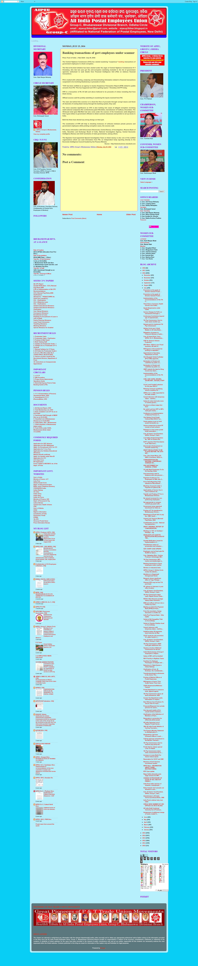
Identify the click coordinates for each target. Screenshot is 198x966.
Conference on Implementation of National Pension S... (153, 414)
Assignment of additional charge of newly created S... (153, 813)
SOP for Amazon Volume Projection (151, 341)
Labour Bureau (38, 503)
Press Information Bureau (42, 523)
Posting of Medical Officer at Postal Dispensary (152, 678)
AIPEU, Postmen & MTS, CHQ (45, 532)
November (147, 278)
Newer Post (67, 214)
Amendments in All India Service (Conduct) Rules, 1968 (153, 796)
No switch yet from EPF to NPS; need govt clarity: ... (153, 409)
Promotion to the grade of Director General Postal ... (152, 290)
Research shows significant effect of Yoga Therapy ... (152, 579)
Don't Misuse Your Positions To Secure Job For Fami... (153, 702)
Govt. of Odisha (39, 508)
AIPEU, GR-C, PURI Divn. (44, 819)
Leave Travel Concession (41, 322)
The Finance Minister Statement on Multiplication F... (153, 731)
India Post (37, 481)
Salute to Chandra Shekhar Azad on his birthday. (153, 624)
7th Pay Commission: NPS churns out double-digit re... (153, 560)
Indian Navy (37, 495)
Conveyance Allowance (41, 313)
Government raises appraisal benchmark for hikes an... (152, 507)
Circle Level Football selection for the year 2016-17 (153, 385)
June (145, 817)
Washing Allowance (40, 326)
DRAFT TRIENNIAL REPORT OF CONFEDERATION (153, 527)
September (147, 283)
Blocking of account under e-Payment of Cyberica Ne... (152, 486)
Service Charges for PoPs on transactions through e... (152, 312)
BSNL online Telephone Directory (44, 486)
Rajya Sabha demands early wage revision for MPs (152, 774)
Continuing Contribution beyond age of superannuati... (153, 316)
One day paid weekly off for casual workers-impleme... (152, 711)
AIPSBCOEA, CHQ (41, 730)
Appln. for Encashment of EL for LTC (45, 447)
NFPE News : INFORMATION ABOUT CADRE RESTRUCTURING (152, 767)
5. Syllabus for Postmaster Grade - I (45, 344)
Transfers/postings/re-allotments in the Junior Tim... (153, 674)
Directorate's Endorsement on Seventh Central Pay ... (152, 446)
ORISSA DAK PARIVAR (43, 743)
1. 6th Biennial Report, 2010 (42, 408)
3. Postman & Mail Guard (42, 340)
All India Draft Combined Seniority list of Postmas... (152, 809)
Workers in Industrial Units (152, 567)
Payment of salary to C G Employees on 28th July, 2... (153, 478)
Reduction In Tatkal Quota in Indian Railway (152, 666)
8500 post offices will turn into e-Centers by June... (153, 603)
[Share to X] (123, 147)
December (147, 275)
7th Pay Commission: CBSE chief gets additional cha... (152, 644)
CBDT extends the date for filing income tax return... (153, 370)
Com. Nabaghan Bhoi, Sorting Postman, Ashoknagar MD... (153, 556)
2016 (144, 273)
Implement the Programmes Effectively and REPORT (48, 617)
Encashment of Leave (40, 315)
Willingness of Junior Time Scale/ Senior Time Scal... (152, 682)
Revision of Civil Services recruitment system (151, 762)
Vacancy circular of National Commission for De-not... (152, 648)
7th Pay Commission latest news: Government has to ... (153, 751)
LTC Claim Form (39, 460)
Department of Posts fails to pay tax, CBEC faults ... (153, 515)
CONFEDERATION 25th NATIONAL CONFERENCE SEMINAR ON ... (152, 461)
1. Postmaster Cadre (40, 336)
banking (121, 62)
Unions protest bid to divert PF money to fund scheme (153, 426)
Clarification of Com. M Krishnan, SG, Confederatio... (153, 670)
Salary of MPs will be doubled (153, 656)
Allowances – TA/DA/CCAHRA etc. (44, 296)
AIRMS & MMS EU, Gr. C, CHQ (45, 602)
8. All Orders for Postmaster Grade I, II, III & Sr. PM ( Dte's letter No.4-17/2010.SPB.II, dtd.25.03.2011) (45, 352)
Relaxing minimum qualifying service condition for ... (152, 389)
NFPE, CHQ (39, 592)
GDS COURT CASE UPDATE (152, 549)
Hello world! (39, 657)
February (147, 827)
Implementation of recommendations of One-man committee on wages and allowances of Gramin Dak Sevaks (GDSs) (46, 770)
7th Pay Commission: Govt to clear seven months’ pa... (152, 321)
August (146, 285)
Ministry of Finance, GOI (41, 499)
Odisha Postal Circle (40, 483)
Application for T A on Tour (42, 449)
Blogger (102, 948)
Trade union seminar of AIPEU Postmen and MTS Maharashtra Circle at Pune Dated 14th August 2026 (50, 538)
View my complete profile (42, 134)
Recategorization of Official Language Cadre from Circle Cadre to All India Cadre (46, 681)
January (146, 829)
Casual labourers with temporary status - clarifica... (153, 397)
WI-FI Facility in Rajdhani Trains (153, 658)
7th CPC (36, 519)
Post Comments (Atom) (78, 218)
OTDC (35, 510)
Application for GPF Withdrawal (44, 445)
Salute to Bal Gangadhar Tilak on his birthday (153, 620)
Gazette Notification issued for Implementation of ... (153, 541)
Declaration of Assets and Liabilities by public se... (152, 361)
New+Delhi (154, 226)
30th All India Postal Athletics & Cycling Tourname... (153, 727)
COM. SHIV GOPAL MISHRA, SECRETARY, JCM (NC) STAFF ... (153, 380)
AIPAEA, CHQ (40, 687)
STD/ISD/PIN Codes (40, 488)
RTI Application (38, 462)
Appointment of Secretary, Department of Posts (151, 353)
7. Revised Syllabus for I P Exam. (44, 349)
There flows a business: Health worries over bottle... (153, 304)
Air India (36, 492)
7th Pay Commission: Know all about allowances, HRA (153, 694)
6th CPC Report (38, 284)
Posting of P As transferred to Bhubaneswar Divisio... (152, 511)
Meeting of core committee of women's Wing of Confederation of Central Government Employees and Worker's (46, 632)
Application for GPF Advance (43, 443)
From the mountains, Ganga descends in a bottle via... (152, 611)
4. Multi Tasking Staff (40, 342)
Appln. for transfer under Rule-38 (44, 456)
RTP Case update (148, 771)
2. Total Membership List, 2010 (43, 410)
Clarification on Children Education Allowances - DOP (49, 794)
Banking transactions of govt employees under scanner (152, 564)
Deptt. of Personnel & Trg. (42, 501)
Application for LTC (40, 458)
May (145, 819)
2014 (144, 835)
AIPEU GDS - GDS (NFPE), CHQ (46, 546)
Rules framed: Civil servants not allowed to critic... (153, 788)
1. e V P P (37, 375)
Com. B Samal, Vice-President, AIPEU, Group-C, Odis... (153, 434)
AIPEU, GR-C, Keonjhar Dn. (44, 778)
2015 (144, 833)
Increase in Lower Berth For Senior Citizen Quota (152, 755)
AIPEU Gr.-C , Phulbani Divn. (45, 791)
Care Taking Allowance (41, 311)
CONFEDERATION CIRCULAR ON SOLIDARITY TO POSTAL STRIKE (49, 692)
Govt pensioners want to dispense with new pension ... (153, 474)
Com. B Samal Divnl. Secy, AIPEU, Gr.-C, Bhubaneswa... (153, 337)
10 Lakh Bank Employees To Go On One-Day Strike (153, 470)
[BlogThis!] (121, 147)
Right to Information (40, 512)
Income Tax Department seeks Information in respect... (153, 698)
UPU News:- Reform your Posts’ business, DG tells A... (153, 345)
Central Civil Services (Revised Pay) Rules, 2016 (153, 519)
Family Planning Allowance (42, 320)
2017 (144, 270)
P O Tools (39, 642)
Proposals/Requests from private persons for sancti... (153, 706)
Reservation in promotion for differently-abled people (152, 719)
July (145, 288)
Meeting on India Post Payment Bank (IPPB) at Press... (153, 607)
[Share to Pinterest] (127, 147)
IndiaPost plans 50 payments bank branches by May (152, 632)
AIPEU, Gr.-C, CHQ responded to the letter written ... (153, 393)
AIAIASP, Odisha (41, 714)
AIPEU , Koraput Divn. (43, 757)
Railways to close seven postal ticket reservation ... (153, 430)
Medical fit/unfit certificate (42, 454)
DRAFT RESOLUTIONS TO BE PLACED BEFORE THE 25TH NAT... (153, 451)
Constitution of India (40, 514)
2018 (144, 268)
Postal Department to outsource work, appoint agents (153, 690)
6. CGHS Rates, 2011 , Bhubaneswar (45, 422)
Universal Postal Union (41, 521)
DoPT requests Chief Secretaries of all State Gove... (153, 442)
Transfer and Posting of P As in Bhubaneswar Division (153, 494)
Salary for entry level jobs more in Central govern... (153, 401)
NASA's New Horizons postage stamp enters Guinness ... (153, 599)
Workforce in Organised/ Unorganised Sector (151, 575)
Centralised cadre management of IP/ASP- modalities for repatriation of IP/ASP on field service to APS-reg (49, 667)
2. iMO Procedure (39, 377)
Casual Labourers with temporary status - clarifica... (153, 628)
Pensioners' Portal (39, 515)
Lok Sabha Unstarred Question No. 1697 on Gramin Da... (153, 438)
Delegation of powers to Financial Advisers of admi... (153, 333)
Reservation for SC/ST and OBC (153, 759)
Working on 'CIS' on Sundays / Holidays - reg (153, 531)
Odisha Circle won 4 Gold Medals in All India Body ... (152, 329)
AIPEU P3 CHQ (40, 607)
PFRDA (36, 517)
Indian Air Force (39, 497)
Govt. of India (38, 477)
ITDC (35, 506)
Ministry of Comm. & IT (41, 479)
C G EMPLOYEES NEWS (43, 656)
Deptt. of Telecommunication (43, 484)
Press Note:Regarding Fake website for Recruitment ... (152, 482)
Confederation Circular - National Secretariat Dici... (153, 523)
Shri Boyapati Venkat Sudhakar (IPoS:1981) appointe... (153, 357)
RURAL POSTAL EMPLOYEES (45, 579)
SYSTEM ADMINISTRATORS (45, 662)
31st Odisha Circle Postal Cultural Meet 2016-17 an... (152, 418)
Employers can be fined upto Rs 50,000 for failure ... (153, 552)
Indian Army (37, 493)
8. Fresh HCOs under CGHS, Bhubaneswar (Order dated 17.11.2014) (42, 429)
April (145, 822)
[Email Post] (115, 147)
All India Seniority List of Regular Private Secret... (151, 723)
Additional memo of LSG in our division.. (49, 808)
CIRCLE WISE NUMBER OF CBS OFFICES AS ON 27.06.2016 (153, 804)
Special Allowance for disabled (43, 327)
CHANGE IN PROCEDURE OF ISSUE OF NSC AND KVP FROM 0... (152, 779)
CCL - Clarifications (40, 300)
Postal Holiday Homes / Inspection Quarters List (49, 645)
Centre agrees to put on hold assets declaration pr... (152, 422)
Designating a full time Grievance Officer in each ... (153, 735)
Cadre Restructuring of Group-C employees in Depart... (153, 652)
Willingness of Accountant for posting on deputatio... (152, 349)
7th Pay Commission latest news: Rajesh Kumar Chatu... (153, 595)
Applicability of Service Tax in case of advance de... (153, 490)
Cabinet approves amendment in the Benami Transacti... (153, 739)
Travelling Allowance (40, 324)
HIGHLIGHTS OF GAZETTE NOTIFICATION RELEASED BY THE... (153, 536)
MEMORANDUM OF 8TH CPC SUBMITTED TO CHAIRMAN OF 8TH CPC (45, 595)
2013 (144, 838)
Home (99, 214)
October (146, 280)
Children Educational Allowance (44, 305)
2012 (144, 840)
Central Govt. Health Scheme (43, 504)
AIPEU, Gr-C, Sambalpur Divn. (45, 765)
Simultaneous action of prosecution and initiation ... (153, 545)
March (146, 824)
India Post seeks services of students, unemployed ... (152, 784)
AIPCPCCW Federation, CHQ (45, 701)
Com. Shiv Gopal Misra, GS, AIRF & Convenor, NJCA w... (153, 456)
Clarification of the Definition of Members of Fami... (153, 715)
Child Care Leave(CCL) (41, 298)
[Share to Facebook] (125, 147)
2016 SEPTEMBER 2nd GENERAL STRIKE (150, 466)
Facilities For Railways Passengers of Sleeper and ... (153, 661)
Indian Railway (38, 490)
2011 (144, 843)
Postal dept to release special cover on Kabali (152, 747)
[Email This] (119, 147)
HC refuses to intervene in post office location (153, 587)
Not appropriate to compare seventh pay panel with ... (152, 503)
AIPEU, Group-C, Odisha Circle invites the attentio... (153, 570)
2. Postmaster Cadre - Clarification (44, 338)
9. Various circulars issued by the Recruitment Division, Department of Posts (45, 358)
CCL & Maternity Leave (41, 302)
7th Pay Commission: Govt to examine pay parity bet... (152, 743)
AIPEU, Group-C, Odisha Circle (45, 626)
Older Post (131, 214)
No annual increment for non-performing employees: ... (152, 498)
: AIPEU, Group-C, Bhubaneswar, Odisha (46, 130)
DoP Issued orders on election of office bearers (49, 582)
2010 (144, 845)
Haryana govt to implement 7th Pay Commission (153, 325)
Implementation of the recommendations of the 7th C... (153, 300)
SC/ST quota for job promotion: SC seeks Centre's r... (153, 636)
